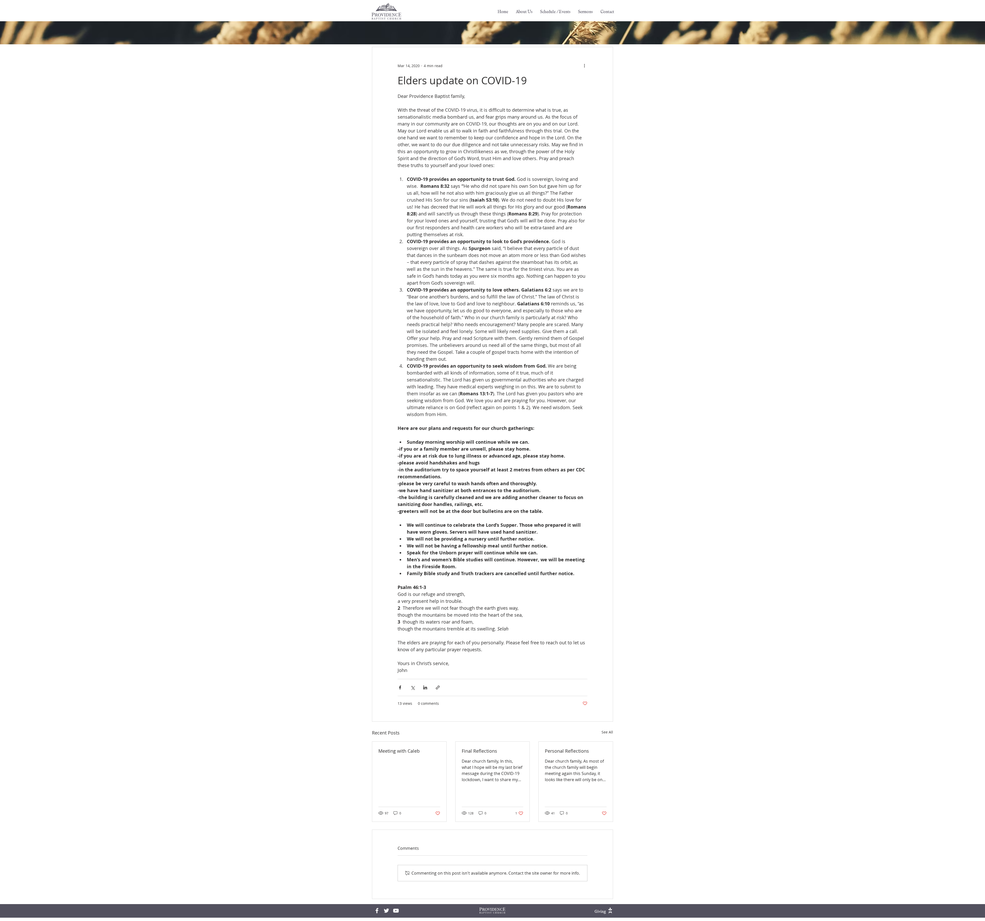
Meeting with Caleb (399, 751)
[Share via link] (437, 687)
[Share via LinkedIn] (425, 687)
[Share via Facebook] (400, 687)
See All (607, 732)
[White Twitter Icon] (386, 910)
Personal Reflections (567, 751)
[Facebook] (376, 910)
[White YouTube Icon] (395, 910)
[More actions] (584, 66)
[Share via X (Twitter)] (412, 687)
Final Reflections (479, 751)
